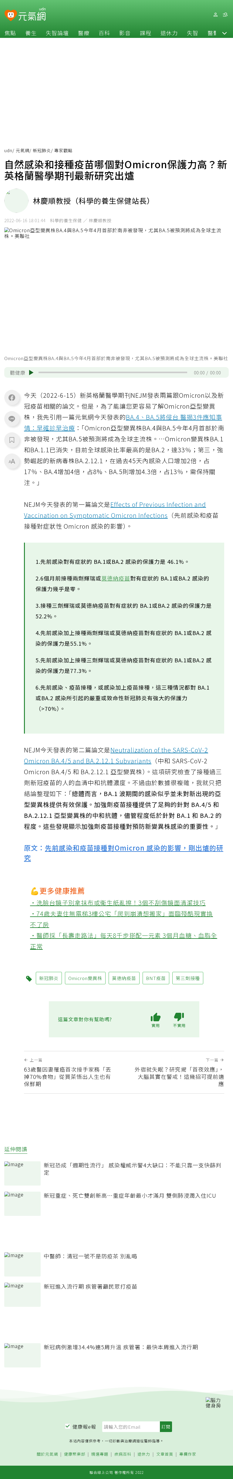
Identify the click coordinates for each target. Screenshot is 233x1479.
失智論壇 (57, 33)
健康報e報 (84, 1427)
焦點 (10, 33)
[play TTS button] (31, 372)
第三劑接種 (188, 978)
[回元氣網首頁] (32, 15)
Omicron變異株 (85, 978)
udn (8, 150)
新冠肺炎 (42, 150)
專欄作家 (187, 1454)
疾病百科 (122, 1454)
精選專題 (99, 1454)
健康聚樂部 (74, 1454)
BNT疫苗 (156, 978)
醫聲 (213, 33)
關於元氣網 (47, 1454)
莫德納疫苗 (115, 578)
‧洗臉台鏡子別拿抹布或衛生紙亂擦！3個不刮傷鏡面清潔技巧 (118, 902)
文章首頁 (164, 1454)
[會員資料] (215, 14)
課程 (145, 33)
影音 (125, 33)
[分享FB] (11, 397)
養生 (31, 33)
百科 (104, 33)
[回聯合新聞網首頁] (11, 16)
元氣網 (22, 150)
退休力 (169, 33)
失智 (192, 33)
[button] (224, 32)
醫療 (83, 33)
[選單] (225, 14)
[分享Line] (11, 418)
